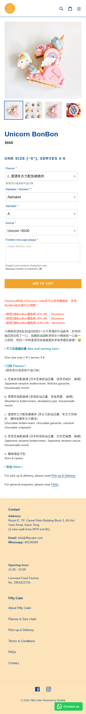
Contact (13, 663)
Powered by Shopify (54, 700)
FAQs (54, 484)
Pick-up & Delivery (63, 475)
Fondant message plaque (21, 239)
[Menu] (79, 8)
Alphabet (11, 206)
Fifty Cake (36, 700)
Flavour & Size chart (22, 619)
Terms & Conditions (21, 641)
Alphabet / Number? (18, 189)
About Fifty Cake (19, 608)
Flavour (10, 168)
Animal (10, 223)
